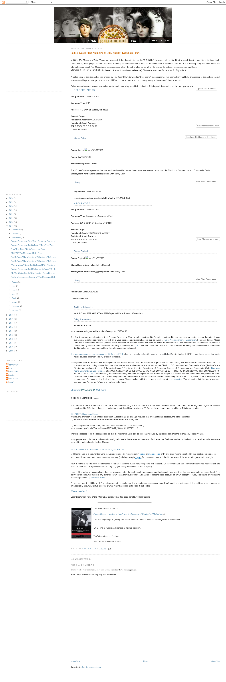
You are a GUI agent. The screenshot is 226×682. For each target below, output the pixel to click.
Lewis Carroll (12, 371)
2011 (11, 342)
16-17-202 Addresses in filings (84, 414)
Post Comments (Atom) (91, 667)
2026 (11, 198)
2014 (11, 330)
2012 (11, 338)
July (14, 285)
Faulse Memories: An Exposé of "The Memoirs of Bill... (34, 277)
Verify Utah (120, 174)
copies (142, 454)
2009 (11, 350)
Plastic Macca (12, 378)
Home (145, 661)
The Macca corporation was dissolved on (89, 354)
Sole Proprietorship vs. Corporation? (181, 340)
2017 (11, 318)
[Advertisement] (127, 650)
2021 (11, 218)
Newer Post (75, 661)
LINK (91, 374)
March (15, 301)
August (15, 281)
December (16, 229)
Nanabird (10, 374)
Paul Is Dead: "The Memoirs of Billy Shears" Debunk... (33, 257)
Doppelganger (13, 364)
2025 (11, 202)
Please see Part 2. (79, 491)
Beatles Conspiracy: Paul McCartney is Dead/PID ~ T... (33, 269)
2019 (11, 226)
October (15, 233)
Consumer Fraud (97, 477)
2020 (11, 222)
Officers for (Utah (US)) (88, 390)
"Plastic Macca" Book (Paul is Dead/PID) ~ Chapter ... (33, 265)
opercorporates (175, 379)
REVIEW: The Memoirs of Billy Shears (27, 253)
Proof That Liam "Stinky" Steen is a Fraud (28, 249)
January (15, 309)
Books (194, 67)
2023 (11, 210)
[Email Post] (109, 548)
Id (138, 345)
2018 (11, 314)
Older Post (215, 661)
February (16, 305)
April (14, 297)
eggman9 (10, 382)
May (14, 293)
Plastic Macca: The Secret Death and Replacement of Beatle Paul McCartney (128, 514)
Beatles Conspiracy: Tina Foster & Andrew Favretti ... (33, 241)
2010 (11, 346)
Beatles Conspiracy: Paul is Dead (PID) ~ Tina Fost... (32, 245)
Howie (9, 367)
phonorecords (154, 454)
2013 (11, 334)
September (16, 237)
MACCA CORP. (95, 120)
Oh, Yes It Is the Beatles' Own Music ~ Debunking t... (33, 273)
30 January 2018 (115, 354)
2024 (11, 206)
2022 (11, 214)
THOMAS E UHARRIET (99, 233)
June (14, 289)
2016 (11, 322)
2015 (11, 326)
